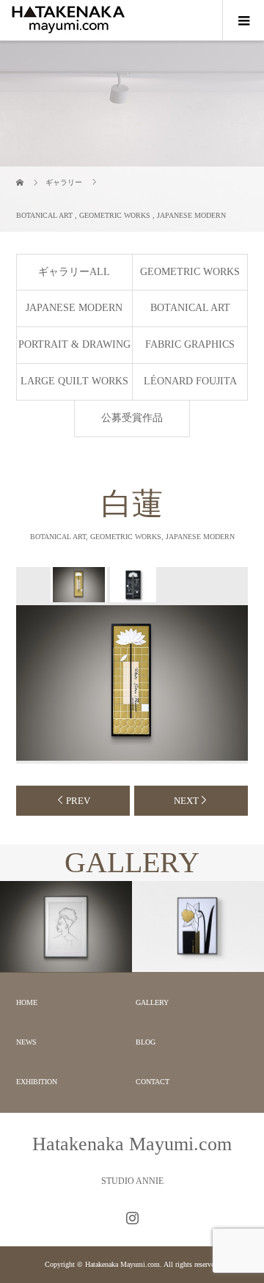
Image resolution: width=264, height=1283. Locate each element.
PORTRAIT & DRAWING (74, 344)
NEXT (186, 800)
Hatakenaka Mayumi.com (132, 1144)
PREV (78, 800)
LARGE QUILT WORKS (74, 381)
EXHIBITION (36, 1082)
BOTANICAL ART (190, 307)
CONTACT (152, 1082)
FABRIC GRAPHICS (190, 344)
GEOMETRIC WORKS (190, 271)
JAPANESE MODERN (74, 307)
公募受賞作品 (132, 417)
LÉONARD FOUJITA (190, 381)
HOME (26, 1002)
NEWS (26, 1042)
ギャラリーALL (74, 271)
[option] (78, 584)
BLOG (145, 1042)
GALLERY (152, 1002)
